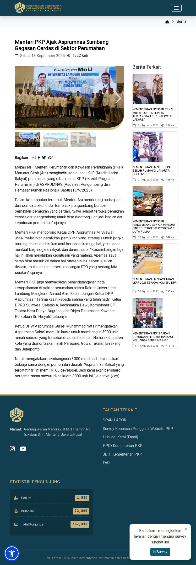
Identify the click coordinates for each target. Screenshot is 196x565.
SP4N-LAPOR (114, 420)
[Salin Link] (50, 158)
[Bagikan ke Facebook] (39, 158)
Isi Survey (160, 552)
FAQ (106, 462)
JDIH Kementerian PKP (122, 454)
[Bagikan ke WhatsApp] (34, 158)
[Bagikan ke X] (44, 158)
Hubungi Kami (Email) (120, 437)
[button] (118, 98)
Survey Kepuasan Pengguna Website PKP (138, 428)
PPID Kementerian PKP (122, 445)
